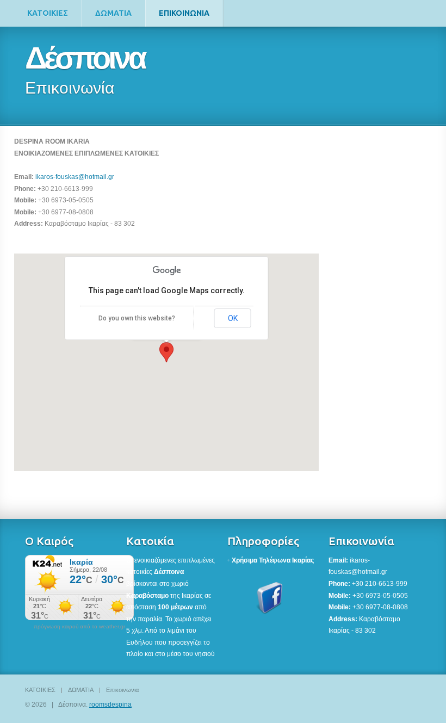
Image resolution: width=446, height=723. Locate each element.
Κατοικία (150, 540)
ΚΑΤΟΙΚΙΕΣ (47, 13)
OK (233, 318)
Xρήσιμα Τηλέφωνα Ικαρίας (273, 560)
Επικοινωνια (184, 13)
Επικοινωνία (361, 540)
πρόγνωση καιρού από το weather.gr (79, 626)
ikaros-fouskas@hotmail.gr (74, 177)
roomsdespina (110, 704)
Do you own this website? (136, 318)
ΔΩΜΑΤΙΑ (113, 13)
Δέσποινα (84, 58)
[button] (166, 352)
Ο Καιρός (49, 540)
